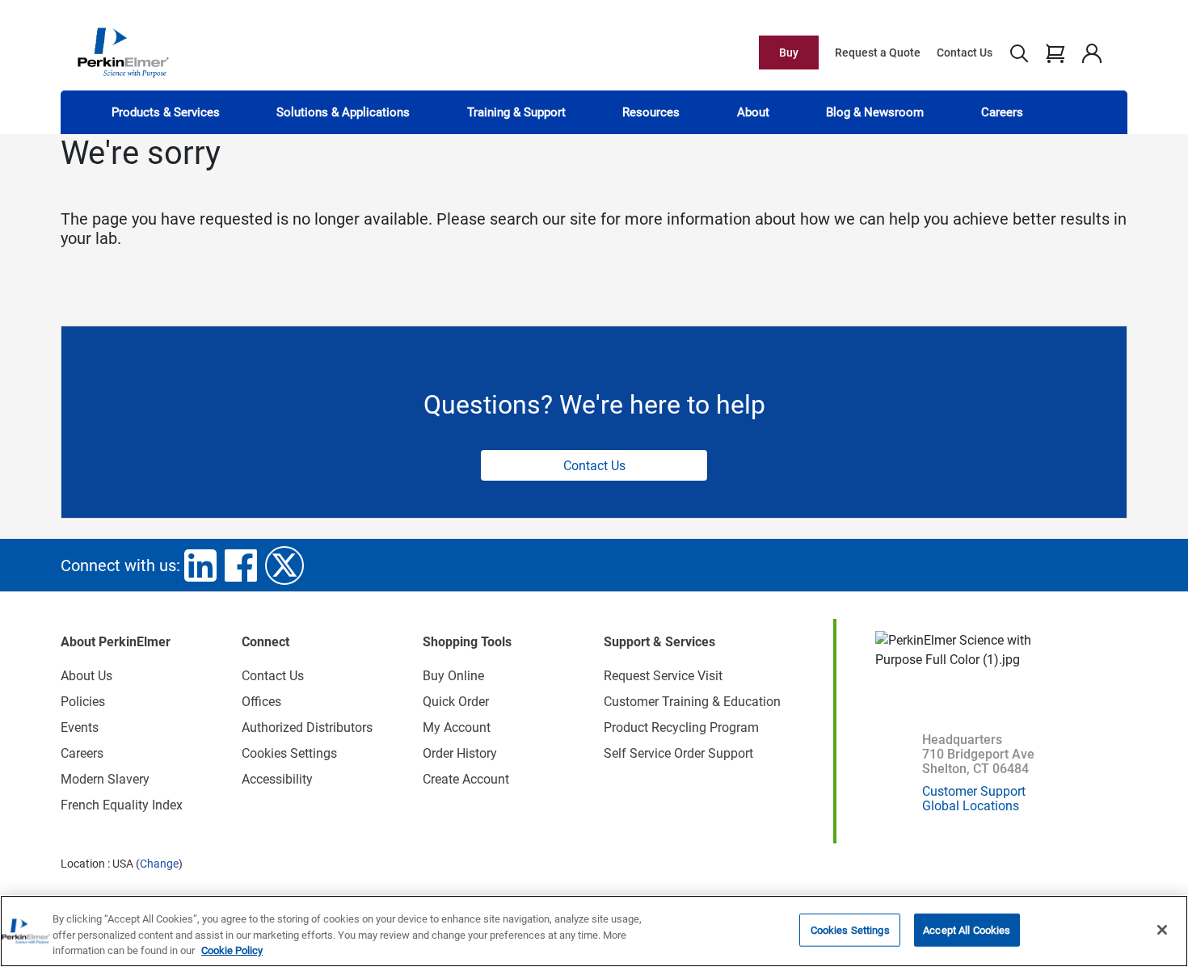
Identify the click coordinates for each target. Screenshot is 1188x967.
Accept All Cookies (966, 929)
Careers (1002, 112)
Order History (460, 753)
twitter (284, 565)
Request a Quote (877, 52)
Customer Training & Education (692, 701)
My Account (457, 727)
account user (1091, 52)
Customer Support (974, 791)
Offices (261, 701)
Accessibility (277, 779)
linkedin (200, 565)
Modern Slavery (105, 779)
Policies (83, 701)
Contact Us (964, 52)
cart (1055, 52)
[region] (594, 931)
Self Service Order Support (678, 753)
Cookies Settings (850, 929)
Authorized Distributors (307, 727)
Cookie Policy (232, 950)
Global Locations (970, 806)
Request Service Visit (663, 675)
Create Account (466, 779)
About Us (86, 675)
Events (80, 727)
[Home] (122, 51)
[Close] (1162, 930)
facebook (241, 565)
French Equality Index (122, 805)
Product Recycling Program (681, 727)
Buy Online (453, 675)
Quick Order (456, 701)
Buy (788, 52)
